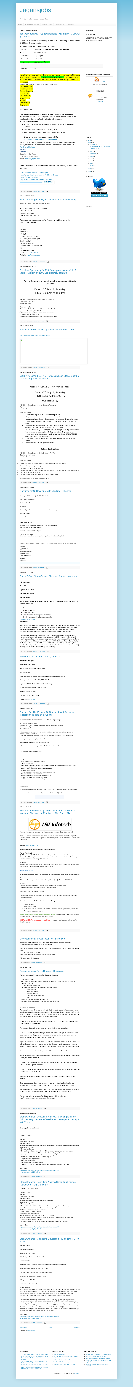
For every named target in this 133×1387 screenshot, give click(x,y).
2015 (89, 140)
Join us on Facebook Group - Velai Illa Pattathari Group (47, 329)
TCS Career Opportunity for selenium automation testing (48, 199)
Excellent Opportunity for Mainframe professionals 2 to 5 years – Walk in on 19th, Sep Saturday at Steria (48, 271)
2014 (89, 142)
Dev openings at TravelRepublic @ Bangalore (42, 938)
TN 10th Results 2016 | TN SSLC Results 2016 (34, 1365)
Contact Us (70, 24)
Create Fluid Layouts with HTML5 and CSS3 (98, 1354)
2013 (89, 169)
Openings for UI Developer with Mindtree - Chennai (45, 491)
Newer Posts (23, 1327)
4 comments (42, 367)
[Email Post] (47, 191)
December (93, 144)
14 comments (41, 261)
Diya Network (59, 24)
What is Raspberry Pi (59, 1354)
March (91, 166)
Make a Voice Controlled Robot (62, 1360)
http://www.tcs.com (33, 255)
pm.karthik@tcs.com (32, 252)
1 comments (41, 191)
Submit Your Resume (32, 24)
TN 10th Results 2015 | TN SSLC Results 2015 (34, 1354)
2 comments (41, 567)
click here (32, 699)
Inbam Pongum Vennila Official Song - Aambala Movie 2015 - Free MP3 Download (34, 1367)
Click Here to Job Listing (27, 620)
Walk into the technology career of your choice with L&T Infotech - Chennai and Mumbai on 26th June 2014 (47, 811)
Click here (100, 101)
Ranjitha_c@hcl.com (27, 147)
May (91, 163)
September (93, 153)
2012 (89, 171)
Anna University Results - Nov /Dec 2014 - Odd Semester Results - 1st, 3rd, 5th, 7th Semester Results (34, 1358)
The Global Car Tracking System (63, 1362)
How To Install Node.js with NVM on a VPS (98, 1358)
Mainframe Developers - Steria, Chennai (40, 656)
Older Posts (76, 1327)
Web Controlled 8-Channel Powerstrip (64, 1364)
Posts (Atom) (31, 1330)
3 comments (42, 651)
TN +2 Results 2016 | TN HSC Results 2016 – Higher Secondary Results (34, 1362)
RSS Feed (102, 81)
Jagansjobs (35, 10)
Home (20, 24)
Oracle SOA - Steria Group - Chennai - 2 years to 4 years (48, 576)
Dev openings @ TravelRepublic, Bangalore (42, 971)
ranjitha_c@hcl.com (32, 158)
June (91, 161)
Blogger (76, 1373)
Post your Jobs (47, 24)
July (91, 158)
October (92, 151)
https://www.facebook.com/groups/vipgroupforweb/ (35, 335)
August (92, 156)
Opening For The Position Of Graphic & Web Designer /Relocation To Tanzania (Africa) (47, 713)
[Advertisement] (101, 57)
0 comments (39, 1233)
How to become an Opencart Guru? (96, 1356)
